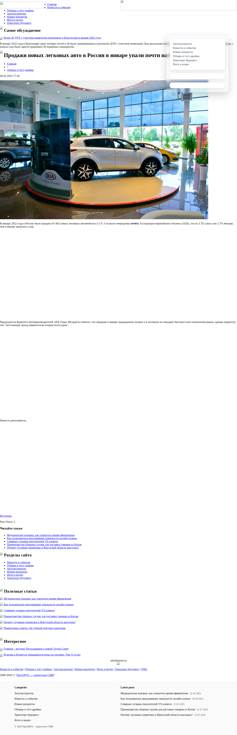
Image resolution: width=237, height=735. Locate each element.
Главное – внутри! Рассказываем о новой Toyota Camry (36, 648)
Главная (52, 4)
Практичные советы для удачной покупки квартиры (35, 628)
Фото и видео (15, 19)
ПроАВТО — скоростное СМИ (35, 675)
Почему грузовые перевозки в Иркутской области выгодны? (43, 547)
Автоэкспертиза (16, 13)
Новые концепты (17, 16)
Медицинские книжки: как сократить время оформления (40, 535)
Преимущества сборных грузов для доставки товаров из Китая (44, 544)
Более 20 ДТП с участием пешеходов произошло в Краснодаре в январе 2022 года (52, 37)
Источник (6, 515)
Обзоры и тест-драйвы (20, 10)
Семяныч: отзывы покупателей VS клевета (32, 541)
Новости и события (58, 7)
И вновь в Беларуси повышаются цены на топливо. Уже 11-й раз (42, 654)
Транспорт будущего (19, 23)
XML (144, 669)
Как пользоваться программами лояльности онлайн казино (42, 538)
